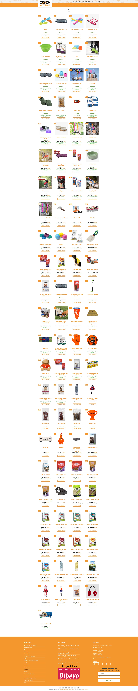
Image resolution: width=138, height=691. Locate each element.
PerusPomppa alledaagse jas (45, 84)
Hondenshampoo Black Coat (76, 399)
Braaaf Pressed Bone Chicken (61, 475)
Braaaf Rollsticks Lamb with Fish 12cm (45, 270)
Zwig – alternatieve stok (77, 29)
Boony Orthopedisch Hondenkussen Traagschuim (92, 322)
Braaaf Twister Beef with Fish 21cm (77, 295)
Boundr (61, 244)
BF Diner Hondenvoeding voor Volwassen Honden (61, 349)
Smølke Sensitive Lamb (61, 524)
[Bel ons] (104, 664)
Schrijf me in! (109, 680)
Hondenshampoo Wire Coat (61, 574)
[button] (73, 1)
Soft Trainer (61, 110)
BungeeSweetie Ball (77, 137)
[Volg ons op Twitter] (102, 664)
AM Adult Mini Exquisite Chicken (61, 399)
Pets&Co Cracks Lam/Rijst (92, 499)
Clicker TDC (77, 110)
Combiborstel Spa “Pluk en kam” (61, 218)
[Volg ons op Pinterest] (107, 664)
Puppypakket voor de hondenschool (61, 322)
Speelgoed (78, 4)
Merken (76, 1)
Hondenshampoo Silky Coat (77, 574)
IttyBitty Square (92, 137)
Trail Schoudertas (61, 499)
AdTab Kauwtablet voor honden (92, 374)
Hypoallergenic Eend (92, 447)
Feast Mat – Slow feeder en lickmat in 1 (45, 245)
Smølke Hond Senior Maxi (45, 549)
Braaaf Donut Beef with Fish (77, 475)
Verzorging (72, 4)
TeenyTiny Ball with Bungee (45, 218)
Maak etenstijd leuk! (46, 623)
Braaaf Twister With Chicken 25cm (77, 164)
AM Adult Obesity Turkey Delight (46, 399)
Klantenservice (81, 1)
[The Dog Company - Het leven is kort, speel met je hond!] (45, 3)
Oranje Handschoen (77, 348)
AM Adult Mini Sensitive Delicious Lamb (45, 295)
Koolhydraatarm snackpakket (46, 322)
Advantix (92, 217)
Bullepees (61, 191)
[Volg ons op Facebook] (94, 664)
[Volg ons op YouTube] (99, 1)
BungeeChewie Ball (77, 83)
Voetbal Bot (45, 447)
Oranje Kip (61, 447)
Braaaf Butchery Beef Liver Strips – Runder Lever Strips (45, 500)
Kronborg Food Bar (61, 137)
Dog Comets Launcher (92, 294)
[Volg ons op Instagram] (96, 664)
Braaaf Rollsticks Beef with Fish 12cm (61, 374)
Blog (86, 1)
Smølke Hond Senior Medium (61, 550)
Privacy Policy (71, 689)
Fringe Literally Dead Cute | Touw (61, 600)
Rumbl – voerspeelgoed (61, 83)
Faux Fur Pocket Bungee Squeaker (92, 245)
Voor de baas (88, 4)
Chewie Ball (92, 83)
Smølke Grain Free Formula (77, 524)
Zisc (77, 56)
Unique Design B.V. (85, 689)
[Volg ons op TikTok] (99, 664)
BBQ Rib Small (45, 423)
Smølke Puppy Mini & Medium (45, 575)
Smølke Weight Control (92, 524)
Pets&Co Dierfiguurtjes (76, 499)
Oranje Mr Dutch (92, 348)
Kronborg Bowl (92, 164)
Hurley (45, 29)
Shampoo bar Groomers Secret (45, 138)
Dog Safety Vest (77, 269)
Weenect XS (77, 217)
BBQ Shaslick (77, 599)
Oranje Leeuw (45, 373)
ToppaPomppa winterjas (92, 56)
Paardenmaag (76, 423)
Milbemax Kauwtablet (76, 191)
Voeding (93, 4)
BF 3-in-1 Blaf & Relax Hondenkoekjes (61, 57)
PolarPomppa (45, 191)
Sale (97, 4)
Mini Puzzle (45, 348)
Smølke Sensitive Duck (45, 524)
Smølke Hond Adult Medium (61, 270)
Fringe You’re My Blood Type (92, 399)
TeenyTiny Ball (92, 191)
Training (82, 4)
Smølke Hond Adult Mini (92, 549)
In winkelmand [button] (77, 118)
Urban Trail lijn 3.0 (92, 29)
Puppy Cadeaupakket (92, 269)
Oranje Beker (92, 423)
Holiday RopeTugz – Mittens (92, 599)
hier (93, 658)
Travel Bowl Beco (45, 56)
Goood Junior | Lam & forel (92, 574)
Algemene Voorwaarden (64, 689)
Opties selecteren (45, 37)
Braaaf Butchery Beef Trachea (92, 475)
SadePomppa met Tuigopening (61, 164)
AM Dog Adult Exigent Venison (77, 374)
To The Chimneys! (45, 599)
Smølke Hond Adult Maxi (77, 549)
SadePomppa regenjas (61, 29)
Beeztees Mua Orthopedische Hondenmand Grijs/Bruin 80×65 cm (77, 448)
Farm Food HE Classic (77, 244)
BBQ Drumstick (61, 423)
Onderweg (67, 4)
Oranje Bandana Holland (77, 321)
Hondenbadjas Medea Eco (45, 110)
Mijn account (90, 1)
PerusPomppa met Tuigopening (45, 164)
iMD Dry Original (46, 474)
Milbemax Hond (92, 110)
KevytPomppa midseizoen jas (61, 295)
